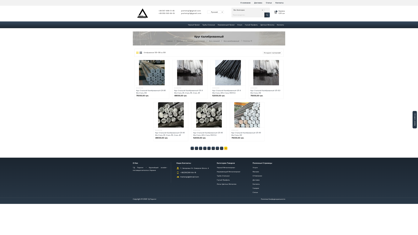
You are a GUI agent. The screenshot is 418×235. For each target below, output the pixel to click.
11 (221, 148)
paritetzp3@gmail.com (191, 13)
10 (217, 148)
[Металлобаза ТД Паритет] (142, 13)
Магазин (180, 41)
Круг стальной (214, 41)
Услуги (239, 25)
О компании (245, 3)
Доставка (258, 3)
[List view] (140, 52)
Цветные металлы (267, 25)
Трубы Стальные (208, 25)
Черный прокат (194, 25)
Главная (169, 41)
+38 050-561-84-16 (167, 13)
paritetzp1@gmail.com (191, 11)
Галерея (256, 188)
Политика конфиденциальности (273, 199)
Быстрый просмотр (150, 73)
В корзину (154, 73)
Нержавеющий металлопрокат (228, 172)
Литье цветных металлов (226, 184)
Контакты (280, 3)
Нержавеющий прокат (226, 25)
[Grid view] (137, 52)
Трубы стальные (223, 176)
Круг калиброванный (231, 41)
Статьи (269, 3)
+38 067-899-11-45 (167, 11)
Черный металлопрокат (196, 41)
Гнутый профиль (251, 25)
